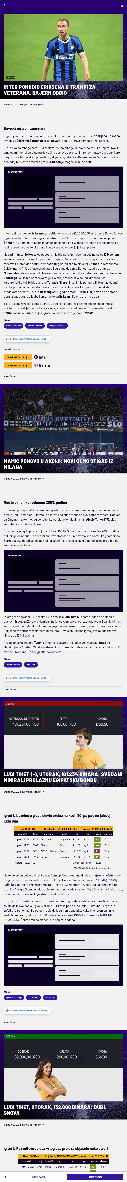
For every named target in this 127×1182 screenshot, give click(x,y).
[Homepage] (122, 5)
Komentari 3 (38, 1177)
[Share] (6, 1177)
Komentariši (95, 1177)
